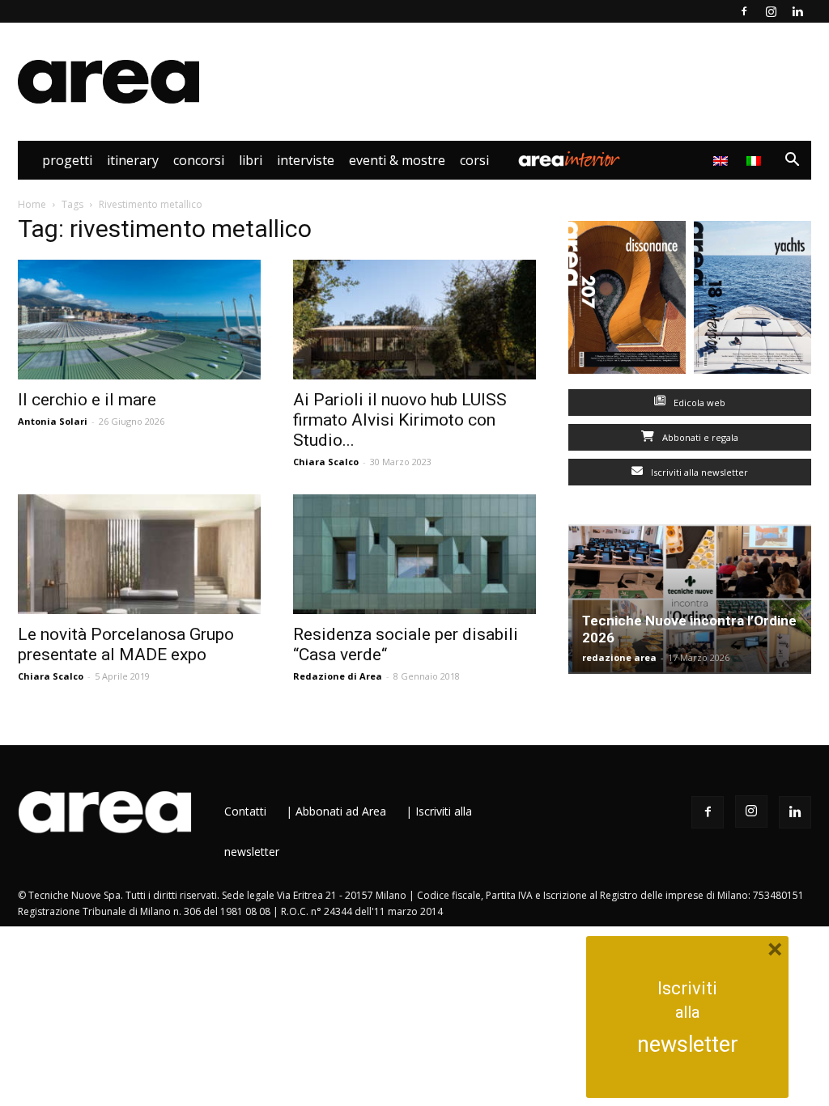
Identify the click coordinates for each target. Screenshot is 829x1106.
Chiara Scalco (326, 462)
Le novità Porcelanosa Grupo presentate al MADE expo (126, 644)
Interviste (305, 160)
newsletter (687, 1044)
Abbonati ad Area (340, 811)
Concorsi (198, 160)
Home (32, 204)
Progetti (67, 160)
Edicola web (698, 402)
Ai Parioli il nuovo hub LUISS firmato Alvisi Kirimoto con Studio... (400, 420)
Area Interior (569, 160)
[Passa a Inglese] (722, 160)
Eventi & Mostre (397, 160)
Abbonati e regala (699, 437)
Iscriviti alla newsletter (698, 472)
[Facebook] (744, 11)
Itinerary (133, 160)
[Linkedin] (797, 11)
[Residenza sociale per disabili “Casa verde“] (414, 554)
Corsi (474, 160)
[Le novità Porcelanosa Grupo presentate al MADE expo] (139, 554)
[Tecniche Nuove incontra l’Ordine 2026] (689, 599)
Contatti (245, 811)
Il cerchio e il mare (87, 399)
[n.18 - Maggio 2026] (752, 301)
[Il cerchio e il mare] (139, 319)
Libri (250, 160)
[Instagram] (771, 11)
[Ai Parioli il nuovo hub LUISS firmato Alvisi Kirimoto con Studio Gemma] (414, 319)
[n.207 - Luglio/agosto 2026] (627, 301)
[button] (791, 161)
